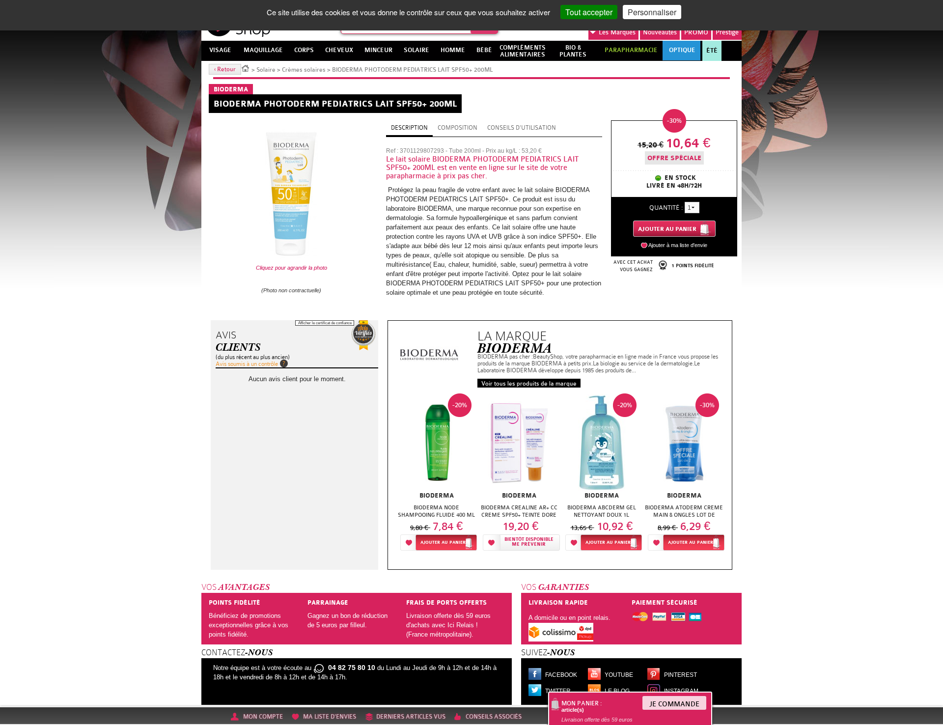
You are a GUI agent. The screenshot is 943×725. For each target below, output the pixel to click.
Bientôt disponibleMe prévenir (529, 542)
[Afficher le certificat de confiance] (363, 335)
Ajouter (443, 542)
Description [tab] (409, 127)
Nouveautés (660, 32)
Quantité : (666, 207)
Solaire (266, 69)
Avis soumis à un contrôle (247, 364)
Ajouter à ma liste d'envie (677, 245)
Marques (617, 32)
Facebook (561, 674)
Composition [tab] (457, 127)
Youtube (619, 674)
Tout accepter (588, 12)
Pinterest (680, 674)
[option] (436, 474)
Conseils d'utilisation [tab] (521, 127)
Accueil (245, 68)
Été (712, 51)
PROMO (696, 32)
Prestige (727, 32)
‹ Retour (225, 69)
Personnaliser (652, 12)
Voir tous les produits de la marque (529, 383)
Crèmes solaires (304, 69)
